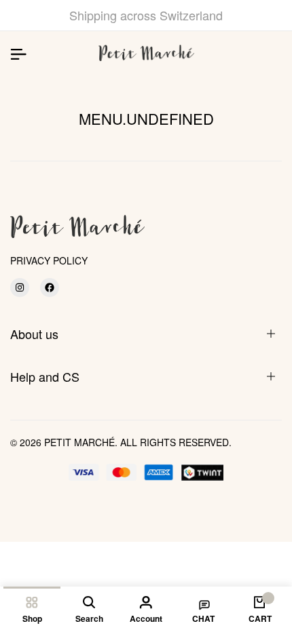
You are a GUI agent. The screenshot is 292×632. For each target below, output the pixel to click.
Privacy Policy (49, 260)
